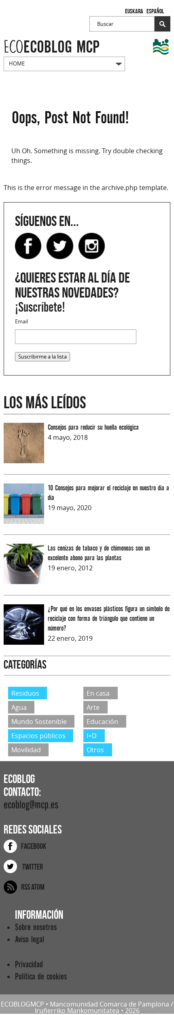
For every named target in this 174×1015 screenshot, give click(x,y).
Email (21, 321)
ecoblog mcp (52, 47)
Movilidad (26, 749)
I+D (92, 735)
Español (155, 11)
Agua (19, 707)
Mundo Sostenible (39, 721)
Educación (102, 721)
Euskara (134, 11)
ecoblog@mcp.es (31, 805)
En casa (98, 692)
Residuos (25, 692)
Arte (93, 707)
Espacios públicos (38, 735)
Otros (95, 749)
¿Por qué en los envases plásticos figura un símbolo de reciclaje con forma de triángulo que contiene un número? (109, 618)
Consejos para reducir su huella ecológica (93, 427)
